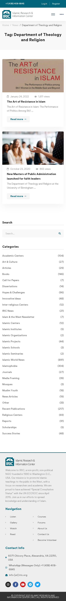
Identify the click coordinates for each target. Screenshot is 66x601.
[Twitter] (37, 584)
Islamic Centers (33, 323)
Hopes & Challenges (33, 292)
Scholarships (33, 427)
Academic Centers (33, 255)
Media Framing (33, 378)
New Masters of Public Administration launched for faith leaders (31, 176)
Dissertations (33, 286)
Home (5, 25)
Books (33, 274)
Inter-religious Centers (33, 304)
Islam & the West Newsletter (33, 317)
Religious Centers (33, 414)
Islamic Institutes (33, 329)
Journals (33, 372)
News (15, 25)
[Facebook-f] (15, 584)
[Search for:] (33, 233)
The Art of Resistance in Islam (26, 101)
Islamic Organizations (33, 335)
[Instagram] (8, 584)
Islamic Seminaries (33, 353)
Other (33, 402)
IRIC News (33, 310)
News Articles (33, 396)
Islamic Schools (33, 347)
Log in (44, 3)
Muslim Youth (33, 390)
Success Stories (33, 433)
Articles (33, 268)
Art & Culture (33, 261)
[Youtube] (23, 584)
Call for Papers (33, 280)
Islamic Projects (33, 341)
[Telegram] (30, 584)
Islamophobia (33, 365)
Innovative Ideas (33, 298)
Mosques (33, 384)
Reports (33, 421)
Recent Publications (33, 408)
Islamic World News (33, 359)
